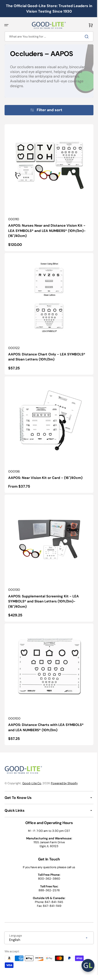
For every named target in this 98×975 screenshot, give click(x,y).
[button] (6, 25)
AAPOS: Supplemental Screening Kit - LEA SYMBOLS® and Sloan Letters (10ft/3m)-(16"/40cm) (43, 587)
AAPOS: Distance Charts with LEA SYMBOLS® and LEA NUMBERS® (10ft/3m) (46, 710)
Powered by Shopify (64, 783)
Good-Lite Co (31, 783)
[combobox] (47, 36)
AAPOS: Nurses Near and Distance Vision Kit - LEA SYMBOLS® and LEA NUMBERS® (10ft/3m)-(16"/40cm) (47, 227)
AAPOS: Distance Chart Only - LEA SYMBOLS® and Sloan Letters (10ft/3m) (46, 350)
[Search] (84, 37)
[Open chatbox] (84, 965)
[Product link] (47, 186)
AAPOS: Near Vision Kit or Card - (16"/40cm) (45, 467)
